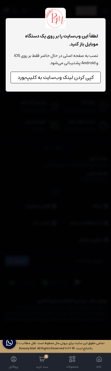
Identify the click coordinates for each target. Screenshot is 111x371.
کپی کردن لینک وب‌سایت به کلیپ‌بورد (56, 77)
